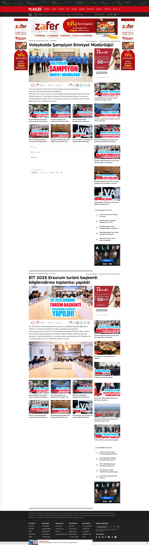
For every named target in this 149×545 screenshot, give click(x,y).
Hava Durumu (72, 528)
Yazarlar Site (85, 528)
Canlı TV (58, 531)
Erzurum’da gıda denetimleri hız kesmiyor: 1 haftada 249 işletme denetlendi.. (64, 14)
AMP (83, 536)
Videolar (107, 9)
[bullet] (53, 173)
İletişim (30, 536)
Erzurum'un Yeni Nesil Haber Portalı (38, 40)
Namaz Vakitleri (73, 534)
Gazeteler (90, 9)
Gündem (61, 9)
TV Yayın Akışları (73, 536)
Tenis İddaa (85, 531)
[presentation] (34, 14)
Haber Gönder (73, 531)
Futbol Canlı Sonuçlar (61, 534)
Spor (67, 9)
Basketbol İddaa (46, 528)
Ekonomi (74, 9)
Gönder (34, 172)
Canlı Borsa (59, 526)
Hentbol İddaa (46, 531)
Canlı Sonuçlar (59, 528)
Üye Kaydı (31, 528)
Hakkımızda (32, 534)
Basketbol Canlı (86, 534)
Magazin (82, 9)
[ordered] (50, 173)
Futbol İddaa (45, 526)
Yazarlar (99, 9)
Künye (30, 531)
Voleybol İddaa (46, 536)
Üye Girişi (31, 526)
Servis (54, 9)
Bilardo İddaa (45, 534)
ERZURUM (47, 9)
